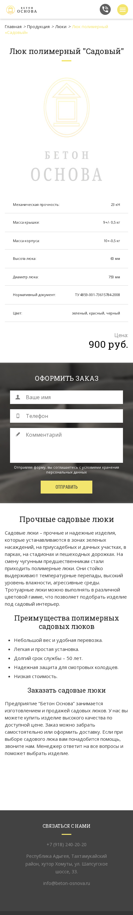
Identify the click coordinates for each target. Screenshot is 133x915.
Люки (60, 26)
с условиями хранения (99, 467)
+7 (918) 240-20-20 (105, 9)
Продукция (38, 26)
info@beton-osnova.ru (66, 883)
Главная (13, 26)
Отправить (67, 487)
